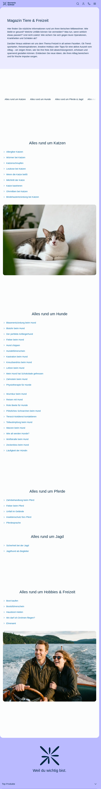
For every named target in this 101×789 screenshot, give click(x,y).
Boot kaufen (12, 601)
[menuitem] (78, 3)
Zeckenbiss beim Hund (17, 445)
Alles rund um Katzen (15, 99)
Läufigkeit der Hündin (16, 450)
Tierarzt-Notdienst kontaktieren (21, 416)
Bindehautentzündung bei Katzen (22, 197)
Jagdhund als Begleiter (17, 551)
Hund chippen (13, 345)
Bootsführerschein (15, 606)
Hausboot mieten (14, 612)
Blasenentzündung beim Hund (21, 322)
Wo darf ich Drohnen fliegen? (20, 618)
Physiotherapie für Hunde (18, 385)
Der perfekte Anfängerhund (19, 334)
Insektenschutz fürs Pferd (18, 517)
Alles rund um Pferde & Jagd (69, 99)
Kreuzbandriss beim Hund (19, 362)
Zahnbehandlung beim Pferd (20, 500)
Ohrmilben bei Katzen (17, 191)
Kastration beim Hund (17, 356)
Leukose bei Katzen (16, 169)
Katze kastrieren (14, 186)
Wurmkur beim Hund (16, 394)
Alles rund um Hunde (40, 99)
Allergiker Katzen (14, 152)
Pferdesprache (13, 523)
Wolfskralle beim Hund (17, 439)
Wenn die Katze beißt (16, 174)
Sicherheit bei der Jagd (17, 545)
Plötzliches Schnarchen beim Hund (23, 411)
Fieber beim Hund (15, 339)
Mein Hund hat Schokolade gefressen (24, 373)
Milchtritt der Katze (15, 180)
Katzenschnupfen (14, 163)
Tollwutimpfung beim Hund (19, 422)
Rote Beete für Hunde (17, 405)
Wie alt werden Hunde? (17, 433)
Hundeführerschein (15, 351)
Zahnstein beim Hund (16, 379)
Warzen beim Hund (15, 428)
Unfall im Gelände (15, 511)
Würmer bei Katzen (15, 157)
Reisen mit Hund (14, 399)
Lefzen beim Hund (15, 368)
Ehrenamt (11, 623)
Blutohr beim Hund (15, 328)
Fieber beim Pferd (15, 506)
